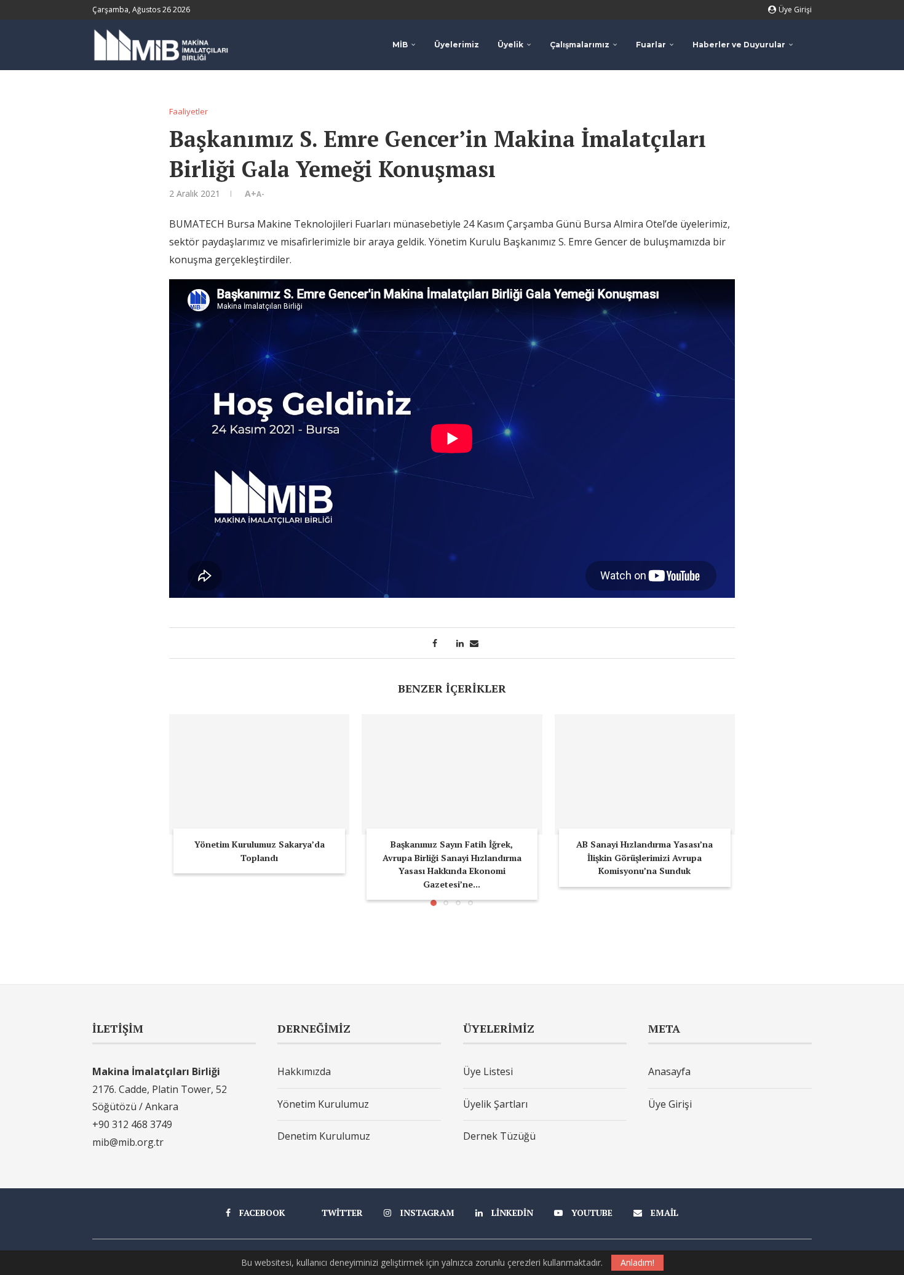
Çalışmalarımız (579, 44)
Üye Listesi (488, 1071)
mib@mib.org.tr (128, 1142)
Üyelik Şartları (495, 1104)
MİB (400, 44)
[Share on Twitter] (446, 643)
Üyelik (510, 44)
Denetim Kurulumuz (323, 1136)
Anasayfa (669, 1071)
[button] (185, 809)
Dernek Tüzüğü (499, 1136)
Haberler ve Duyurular (738, 44)
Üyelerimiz (456, 44)
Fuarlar (651, 44)
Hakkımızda (304, 1071)
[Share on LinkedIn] (460, 643)
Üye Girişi (670, 1104)
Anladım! (637, 1262)
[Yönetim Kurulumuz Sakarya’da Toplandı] (259, 774)
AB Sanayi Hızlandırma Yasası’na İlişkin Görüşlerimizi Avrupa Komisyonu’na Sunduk (644, 857)
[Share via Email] (474, 643)
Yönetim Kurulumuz (323, 1104)
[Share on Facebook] (434, 643)
